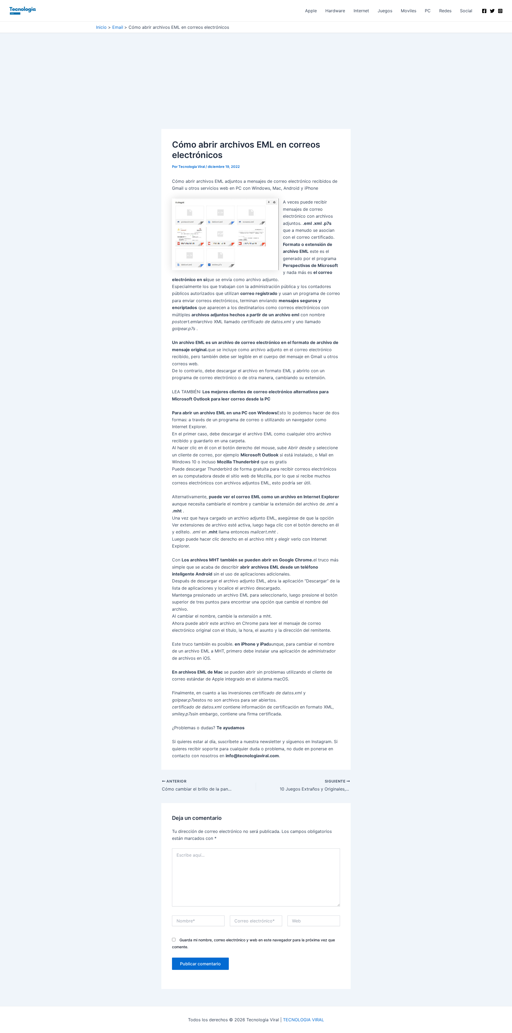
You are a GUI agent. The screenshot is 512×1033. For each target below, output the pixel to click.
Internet (361, 10)
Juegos (385, 10)
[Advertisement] (256, 89)
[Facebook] (484, 11)
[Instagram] (500, 11)
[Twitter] (492, 11)
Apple (311, 10)
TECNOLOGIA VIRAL (303, 1019)
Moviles (408, 10)
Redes (445, 10)
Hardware (335, 10)
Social (466, 10)
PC (428, 10)
